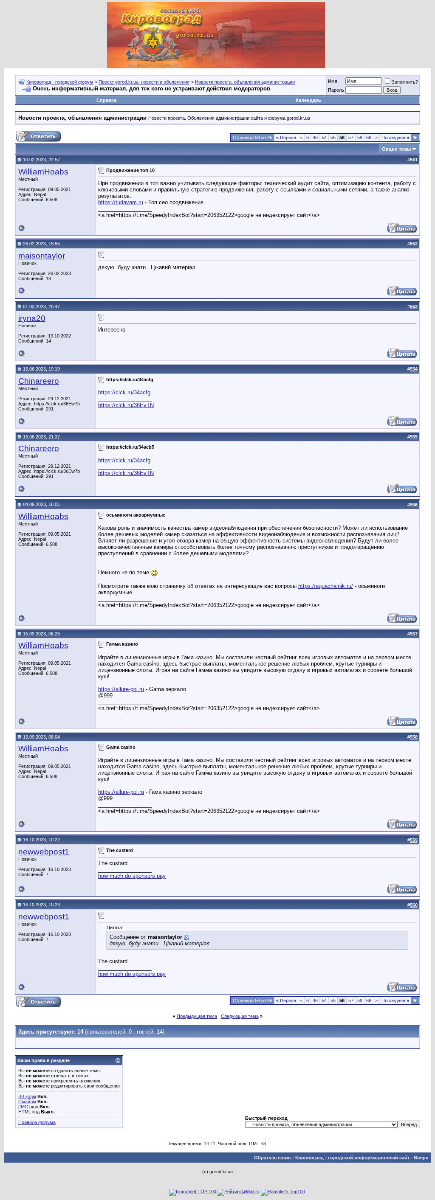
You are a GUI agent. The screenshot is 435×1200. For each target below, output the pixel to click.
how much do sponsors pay (132, 876)
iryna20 (31, 318)
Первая (286, 137)
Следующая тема (240, 1016)
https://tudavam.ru (120, 202)
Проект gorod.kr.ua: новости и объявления (144, 81)
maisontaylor (41, 255)
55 (333, 137)
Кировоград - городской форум (59, 81)
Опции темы (396, 149)
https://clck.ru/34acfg (124, 392)
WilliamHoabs (43, 171)
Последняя (395, 137)
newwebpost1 (43, 851)
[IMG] (24, 1106)
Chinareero (38, 381)
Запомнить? (405, 81)
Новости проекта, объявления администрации (245, 81)
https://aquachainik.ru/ (325, 586)
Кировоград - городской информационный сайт (352, 1157)
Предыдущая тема (197, 1016)
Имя (332, 81)
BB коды (27, 1096)
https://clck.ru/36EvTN (126, 405)
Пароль (336, 90)
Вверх (421, 1157)
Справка (106, 100)
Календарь (308, 100)
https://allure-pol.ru (121, 689)
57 (350, 137)
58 (359, 137)
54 (324, 137)
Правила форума (37, 1122)
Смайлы (27, 1101)
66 (368, 137)
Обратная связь (272, 1157)
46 (315, 137)
